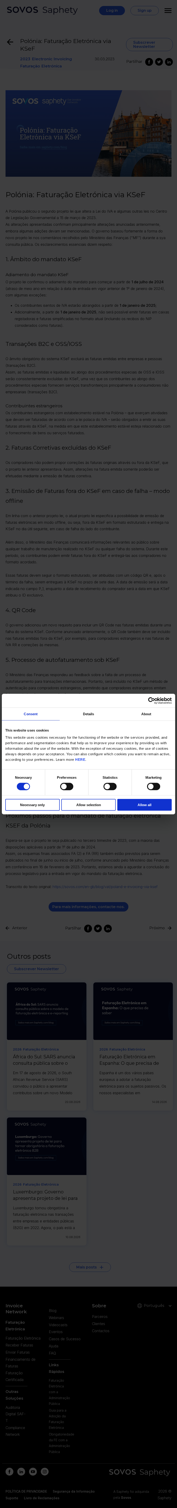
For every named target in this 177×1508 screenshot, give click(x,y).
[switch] (66, 786)
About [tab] (146, 714)
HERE (80, 759)
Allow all (144, 805)
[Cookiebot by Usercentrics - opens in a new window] (151, 700)
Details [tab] (88, 714)
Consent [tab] (31, 714)
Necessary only (32, 805)
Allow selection (88, 805)
